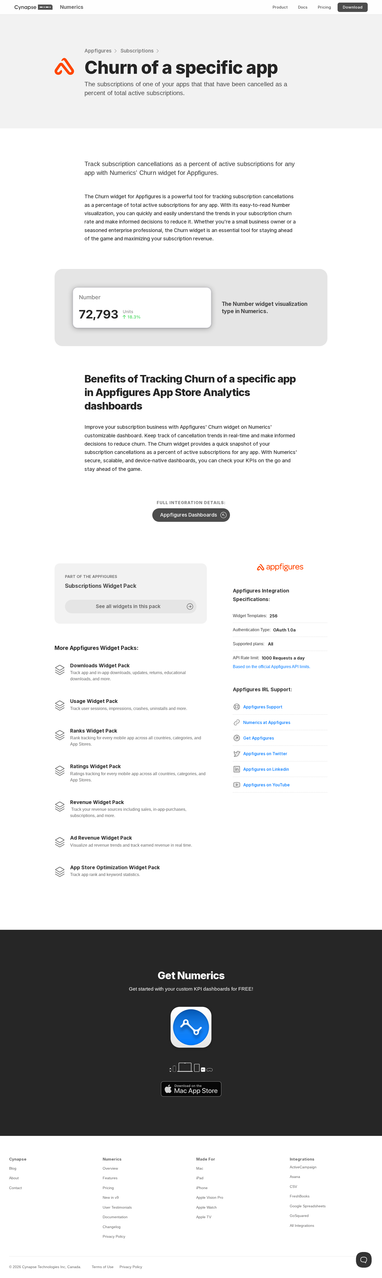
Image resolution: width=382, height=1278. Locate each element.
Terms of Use (103, 1267)
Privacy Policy (131, 1267)
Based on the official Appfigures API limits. (271, 666)
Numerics (71, 7)
